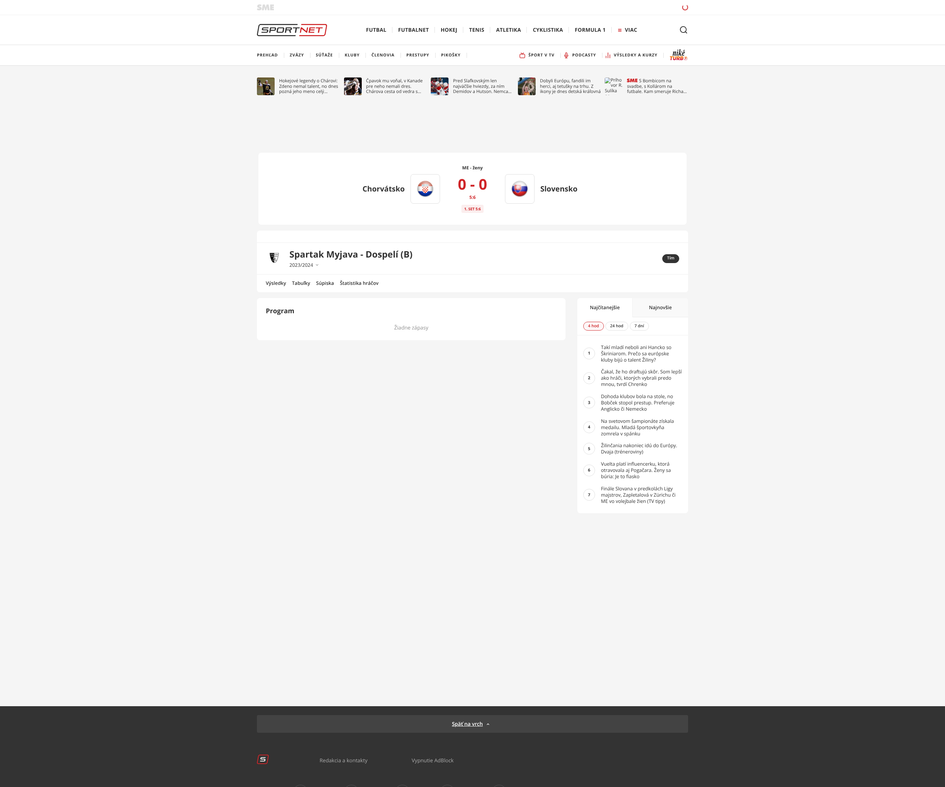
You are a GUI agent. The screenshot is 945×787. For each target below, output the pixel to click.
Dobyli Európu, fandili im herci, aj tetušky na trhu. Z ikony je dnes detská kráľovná (570, 86)
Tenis (476, 30)
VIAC (631, 30)
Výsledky (276, 283)
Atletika (508, 30)
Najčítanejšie (605, 307)
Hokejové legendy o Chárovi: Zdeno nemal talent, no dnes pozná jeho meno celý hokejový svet (308, 86)
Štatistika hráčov (359, 283)
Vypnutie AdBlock (433, 760)
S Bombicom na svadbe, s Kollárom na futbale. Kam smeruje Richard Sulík (657, 86)
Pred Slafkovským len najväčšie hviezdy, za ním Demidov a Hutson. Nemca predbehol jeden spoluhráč (481, 86)
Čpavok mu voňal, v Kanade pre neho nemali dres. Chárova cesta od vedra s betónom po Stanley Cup (394, 86)
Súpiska (325, 283)
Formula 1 (590, 30)
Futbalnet (413, 30)
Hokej (449, 30)
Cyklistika (548, 30)
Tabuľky (301, 283)
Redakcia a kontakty (344, 760)
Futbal (376, 30)
